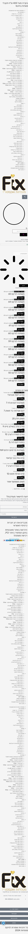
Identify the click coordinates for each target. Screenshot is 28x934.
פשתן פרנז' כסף (18, 106)
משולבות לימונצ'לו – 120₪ (15, 63)
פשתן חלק (19, 105)
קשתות (22, 32)
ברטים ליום (19, 125)
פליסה (20, 30)
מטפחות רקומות (20, 164)
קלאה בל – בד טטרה (17, 14)
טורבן (22, 140)
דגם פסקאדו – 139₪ (16, 70)
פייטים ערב (19, 52)
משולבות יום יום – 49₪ (16, 80)
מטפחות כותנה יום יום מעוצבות (16, 10)
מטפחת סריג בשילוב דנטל (15, 96)
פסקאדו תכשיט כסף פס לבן (13, 75)
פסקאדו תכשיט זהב (15, 77)
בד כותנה (19, 24)
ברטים (22, 123)
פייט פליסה (19, 43)
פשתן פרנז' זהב (18, 108)
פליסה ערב (19, 40)
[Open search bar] (26, 228)
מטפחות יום (21, 12)
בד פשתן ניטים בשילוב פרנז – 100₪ (13, 93)
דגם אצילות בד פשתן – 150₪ (14, 90)
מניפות (22, 111)
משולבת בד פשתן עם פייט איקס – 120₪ (12, 68)
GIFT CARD (21, 163)
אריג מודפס (19, 19)
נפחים (22, 154)
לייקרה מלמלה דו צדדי (16, 15)
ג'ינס (21, 22)
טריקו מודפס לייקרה (17, 29)
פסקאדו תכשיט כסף (15, 73)
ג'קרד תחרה (19, 17)
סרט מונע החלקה (17, 156)
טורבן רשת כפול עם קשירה (15, 146)
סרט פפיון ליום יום (17, 135)
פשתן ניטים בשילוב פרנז (16, 110)
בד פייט (20, 48)
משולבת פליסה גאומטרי (16, 62)
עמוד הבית (25, 241)
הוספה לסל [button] (20, 298)
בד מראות (19, 57)
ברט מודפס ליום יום (15, 128)
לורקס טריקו (19, 27)
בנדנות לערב (19, 120)
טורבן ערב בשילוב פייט (16, 153)
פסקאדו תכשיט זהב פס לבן (13, 78)
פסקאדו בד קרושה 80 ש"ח (13, 72)
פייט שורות (19, 50)
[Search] (23, 234)
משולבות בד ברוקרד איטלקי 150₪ (13, 85)
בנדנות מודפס (18, 121)
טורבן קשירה (19, 148)
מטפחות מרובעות (19, 166)
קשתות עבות (19, 35)
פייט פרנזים (19, 53)
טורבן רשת (19, 141)
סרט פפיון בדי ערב (17, 136)
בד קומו (20, 25)
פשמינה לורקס (18, 101)
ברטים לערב (19, 130)
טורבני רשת (21, 169)
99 (17, 489)
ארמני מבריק (19, 55)
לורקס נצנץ (19, 45)
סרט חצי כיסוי (20, 131)
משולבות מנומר (18, 87)
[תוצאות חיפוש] (14, 270)
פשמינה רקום (18, 100)
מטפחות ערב (20, 37)
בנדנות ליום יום (18, 118)
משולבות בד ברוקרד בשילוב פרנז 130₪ (12, 83)
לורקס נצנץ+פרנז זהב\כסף (15, 47)
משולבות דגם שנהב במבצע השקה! (13, 60)
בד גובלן (20, 20)
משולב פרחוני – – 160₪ (16, 91)
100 (15, 489)
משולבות (21, 58)
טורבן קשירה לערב (17, 151)
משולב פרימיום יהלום (17, 95)
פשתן (22, 103)
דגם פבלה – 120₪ (17, 67)
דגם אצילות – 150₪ (17, 88)
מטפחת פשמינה (20, 98)
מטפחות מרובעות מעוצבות (17, 168)
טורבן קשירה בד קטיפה (16, 150)
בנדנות (22, 116)
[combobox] (20, 253)
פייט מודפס (19, 42)
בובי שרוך (19, 158)
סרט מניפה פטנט (18, 115)
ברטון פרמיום (19, 161)
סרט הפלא (19, 133)
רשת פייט (19, 38)
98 (18, 489)
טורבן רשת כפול (18, 145)
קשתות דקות (18, 33)
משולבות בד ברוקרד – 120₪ (15, 82)
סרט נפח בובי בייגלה (17, 159)
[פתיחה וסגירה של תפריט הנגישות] (3, 923)
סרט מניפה (19, 113)
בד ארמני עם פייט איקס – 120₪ (14, 65)
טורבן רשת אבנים (18, 143)
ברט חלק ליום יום (16, 126)
